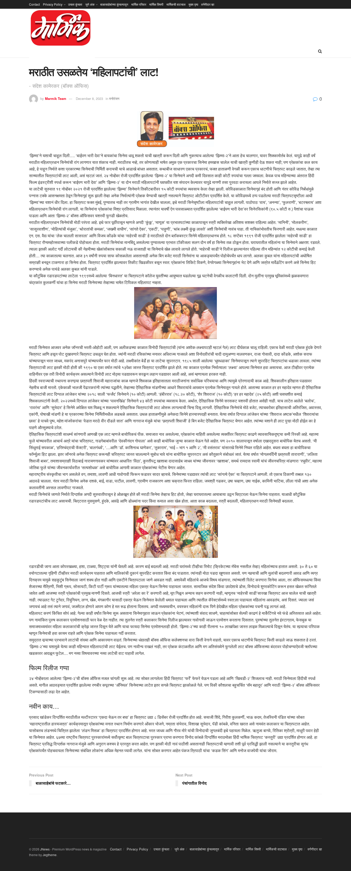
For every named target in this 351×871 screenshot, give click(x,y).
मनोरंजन (114, 98)
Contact (34, 4)
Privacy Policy (52, 4)
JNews (45, 849)
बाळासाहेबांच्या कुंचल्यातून (114, 4)
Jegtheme (50, 855)
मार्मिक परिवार (138, 4)
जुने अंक (90, 4)
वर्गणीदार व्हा (207, 4)
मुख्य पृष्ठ (193, 4)
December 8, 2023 (89, 98)
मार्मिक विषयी (156, 4)
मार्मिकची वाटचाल (176, 4)
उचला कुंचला (75, 4)
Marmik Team (55, 98)
